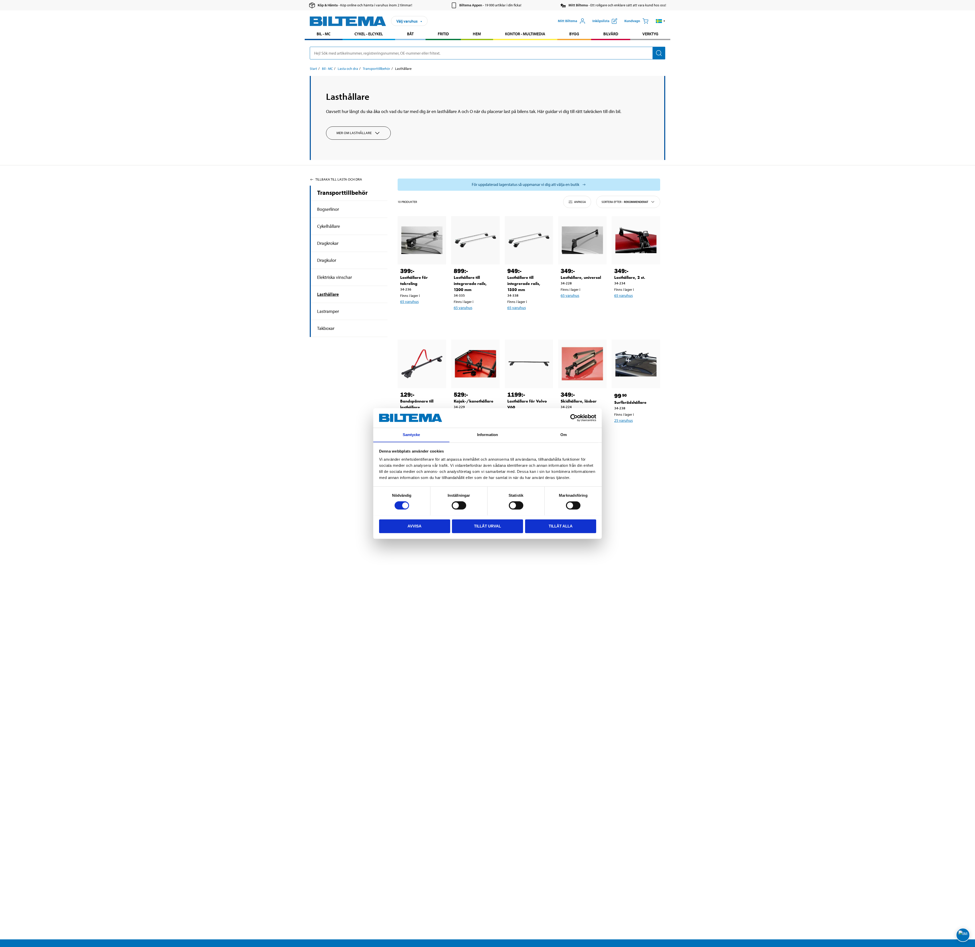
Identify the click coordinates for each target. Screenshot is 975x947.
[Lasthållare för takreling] (422, 240)
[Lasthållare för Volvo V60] (529, 364)
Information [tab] (487, 434)
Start (313, 68)
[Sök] (659, 53)
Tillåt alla (561, 526)
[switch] (459, 505)
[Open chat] (963, 935)
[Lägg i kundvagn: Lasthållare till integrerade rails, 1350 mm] (528, 321)
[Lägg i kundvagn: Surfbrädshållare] (635, 433)
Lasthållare (328, 294)
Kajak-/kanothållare (473, 401)
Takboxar (325, 328)
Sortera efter (625, 202)
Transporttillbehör (376, 68)
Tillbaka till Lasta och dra (338, 179)
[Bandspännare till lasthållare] (422, 364)
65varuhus (409, 301)
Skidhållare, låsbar (579, 401)
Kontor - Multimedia (525, 33)
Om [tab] (563, 434)
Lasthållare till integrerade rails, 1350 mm (523, 283)
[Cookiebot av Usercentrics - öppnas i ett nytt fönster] (574, 418)
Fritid (443, 33)
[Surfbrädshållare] (636, 364)
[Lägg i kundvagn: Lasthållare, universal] (581, 308)
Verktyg (650, 33)
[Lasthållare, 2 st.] (636, 240)
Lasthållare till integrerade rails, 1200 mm (470, 283)
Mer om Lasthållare (354, 133)
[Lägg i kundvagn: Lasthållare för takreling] (421, 315)
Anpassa (580, 202)
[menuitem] (324, 34)
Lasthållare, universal (581, 277)
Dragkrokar (327, 243)
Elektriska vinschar (334, 277)
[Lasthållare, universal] (582, 240)
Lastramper (328, 311)
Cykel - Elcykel (368, 33)
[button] (660, 21)
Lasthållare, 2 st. (629, 277)
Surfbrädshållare (630, 402)
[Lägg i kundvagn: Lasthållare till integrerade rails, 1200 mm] (474, 321)
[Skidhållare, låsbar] (582, 364)
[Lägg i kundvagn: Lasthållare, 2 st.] (635, 308)
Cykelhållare (328, 226)
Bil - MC (323, 33)
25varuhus (623, 420)
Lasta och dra (348, 68)
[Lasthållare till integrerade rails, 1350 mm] (529, 240)
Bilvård (610, 33)
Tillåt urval (487, 526)
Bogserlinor (328, 209)
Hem (477, 33)
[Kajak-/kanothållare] (475, 364)
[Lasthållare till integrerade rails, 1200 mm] (475, 240)
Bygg (574, 33)
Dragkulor (326, 260)
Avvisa (414, 526)
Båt (410, 33)
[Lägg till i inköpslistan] (406, 315)
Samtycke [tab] (411, 434)
